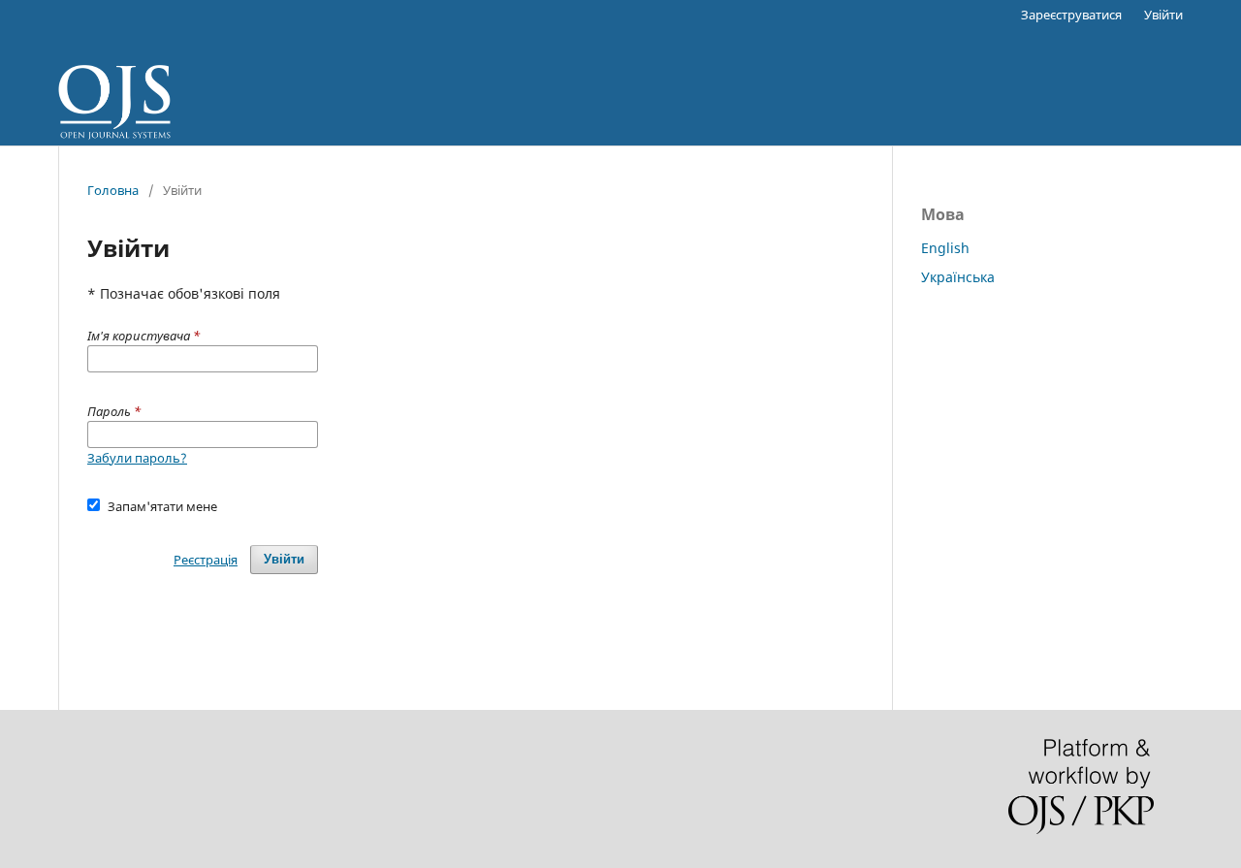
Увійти (1163, 14)
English (945, 248)
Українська (958, 277)
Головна (113, 190)
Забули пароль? (137, 457)
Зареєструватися (1071, 14)
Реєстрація (206, 559)
